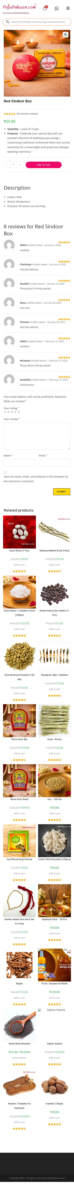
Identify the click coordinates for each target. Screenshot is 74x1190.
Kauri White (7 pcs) (19, 550)
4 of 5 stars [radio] (15, 412)
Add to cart (43, 165)
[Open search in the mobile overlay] (37, 22)
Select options (19, 1058)
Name (8, 455)
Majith (19, 983)
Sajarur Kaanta (54, 1043)
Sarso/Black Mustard (19, 1043)
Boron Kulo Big (19, 739)
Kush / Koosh (54, 739)
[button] (65, 34)
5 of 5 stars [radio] (18, 412)
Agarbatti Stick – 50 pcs (54, 919)
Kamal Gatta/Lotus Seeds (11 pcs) (55, 612)
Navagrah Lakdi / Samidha (54, 675)
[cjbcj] (68, 8)
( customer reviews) (27, 113)
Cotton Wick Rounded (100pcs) (54, 859)
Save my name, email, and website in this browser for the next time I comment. (36, 479)
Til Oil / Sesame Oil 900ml (54, 983)
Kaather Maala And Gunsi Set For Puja (19, 921)
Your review (12, 419)
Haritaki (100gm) (54, 1103)
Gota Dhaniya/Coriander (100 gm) (19, 677)
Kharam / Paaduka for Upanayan (19, 1105)
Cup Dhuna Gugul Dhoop (19, 859)
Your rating (12, 408)
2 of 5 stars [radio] (8, 412)
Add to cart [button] (19, 565)
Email (43, 455)
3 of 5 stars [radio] (12, 412)
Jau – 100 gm (54, 799)
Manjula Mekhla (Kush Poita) (55, 550)
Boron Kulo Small (19, 799)
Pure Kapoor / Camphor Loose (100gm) (19, 612)
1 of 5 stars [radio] (5, 412)
